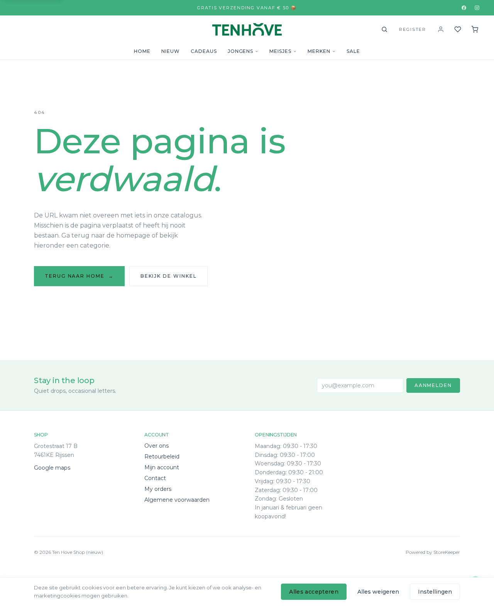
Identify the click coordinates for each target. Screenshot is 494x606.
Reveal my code (247, 567)
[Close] (322, 504)
